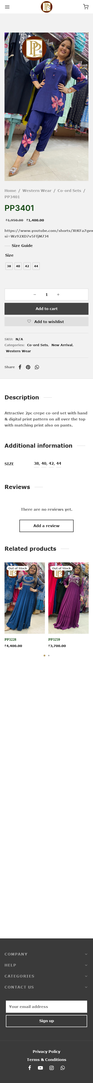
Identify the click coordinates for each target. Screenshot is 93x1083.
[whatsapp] (62, 1068)
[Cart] (85, 6)
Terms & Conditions (46, 1060)
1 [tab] (44, 655)
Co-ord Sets (69, 191)
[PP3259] (68, 598)
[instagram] (51, 1068)
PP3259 (54, 639)
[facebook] (29, 1068)
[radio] (9, 266)
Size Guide (22, 246)
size (9, 255)
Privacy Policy (46, 1052)
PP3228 (10, 639)
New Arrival (61, 345)
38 (36, 463)
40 (43, 463)
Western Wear (36, 191)
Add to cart (47, 309)
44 (58, 463)
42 (51, 463)
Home (10, 191)
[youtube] (40, 1068)
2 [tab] (48, 655)
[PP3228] (25, 598)
